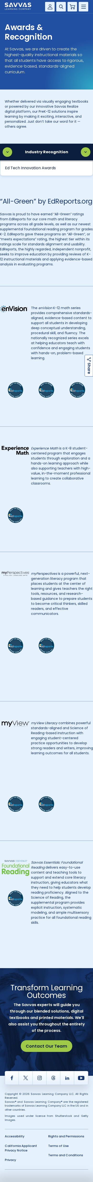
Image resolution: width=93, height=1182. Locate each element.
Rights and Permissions (66, 1136)
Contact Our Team (46, 1046)
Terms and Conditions (65, 1155)
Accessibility (15, 1136)
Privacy (10, 1160)
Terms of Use (58, 1146)
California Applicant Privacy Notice (21, 1148)
